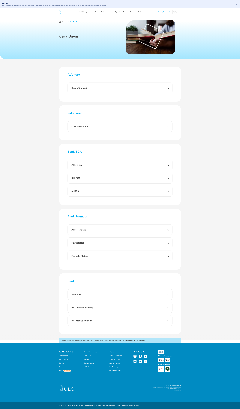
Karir (139, 12)
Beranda (73, 12)
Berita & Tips (114, 12)
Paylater (87, 359)
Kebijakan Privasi (114, 359)
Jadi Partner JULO (114, 371)
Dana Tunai (88, 356)
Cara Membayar (114, 367)
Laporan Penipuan (115, 363)
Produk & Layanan (84, 12)
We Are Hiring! (67, 370)
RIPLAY (86, 367)
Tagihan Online (89, 363)
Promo (125, 12)
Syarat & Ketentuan (115, 356)
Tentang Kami (99, 12)
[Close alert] (237, 4)
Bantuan (132, 12)
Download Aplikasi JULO (162, 12)
